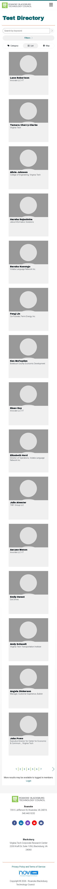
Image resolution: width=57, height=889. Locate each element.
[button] (52, 30)
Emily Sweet (17, 597)
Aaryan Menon (18, 550)
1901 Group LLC (17, 505)
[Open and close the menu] (43, 4)
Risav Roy (16, 408)
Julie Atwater (18, 503)
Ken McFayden (18, 361)
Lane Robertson (19, 78)
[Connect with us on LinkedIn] (21, 822)
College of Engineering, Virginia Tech (25, 175)
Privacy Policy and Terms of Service (28, 866)
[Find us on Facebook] (14, 822)
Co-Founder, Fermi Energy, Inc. (23, 316)
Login (28, 781)
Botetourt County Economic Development (27, 363)
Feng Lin (15, 314)
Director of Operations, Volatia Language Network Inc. (27, 459)
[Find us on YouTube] (34, 822)
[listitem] (28, 75)
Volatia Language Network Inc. (23, 269)
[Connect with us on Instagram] (27, 822)
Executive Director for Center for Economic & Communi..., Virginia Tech (28, 742)
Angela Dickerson (20, 691)
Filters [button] (28, 38)
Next (53, 769)
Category (13, 46)
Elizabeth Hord (19, 455)
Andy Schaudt (18, 644)
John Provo (16, 738)
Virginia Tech (15, 128)
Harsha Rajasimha (21, 219)
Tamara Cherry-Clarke (24, 125)
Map (47, 46)
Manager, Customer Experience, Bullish (26, 694)
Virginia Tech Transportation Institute (25, 647)
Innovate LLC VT (17, 80)
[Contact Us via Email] (41, 822)
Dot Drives (14, 599)
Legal (38, 884)
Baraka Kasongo (20, 267)
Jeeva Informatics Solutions (22, 222)
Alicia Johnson (19, 172)
